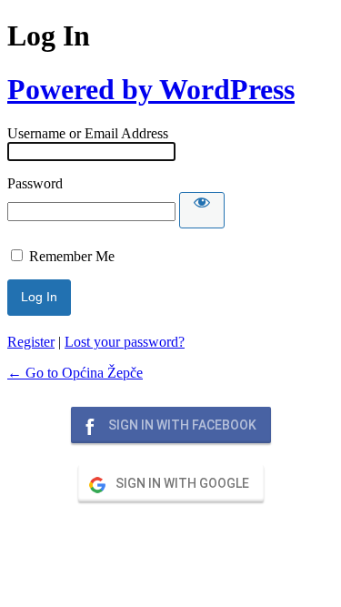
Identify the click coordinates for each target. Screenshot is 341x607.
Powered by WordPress (151, 89)
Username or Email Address (87, 133)
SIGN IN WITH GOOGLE (181, 483)
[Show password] (202, 210)
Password (35, 183)
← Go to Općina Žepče (75, 372)
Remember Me (72, 256)
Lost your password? (125, 341)
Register (31, 341)
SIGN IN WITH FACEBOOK (180, 425)
